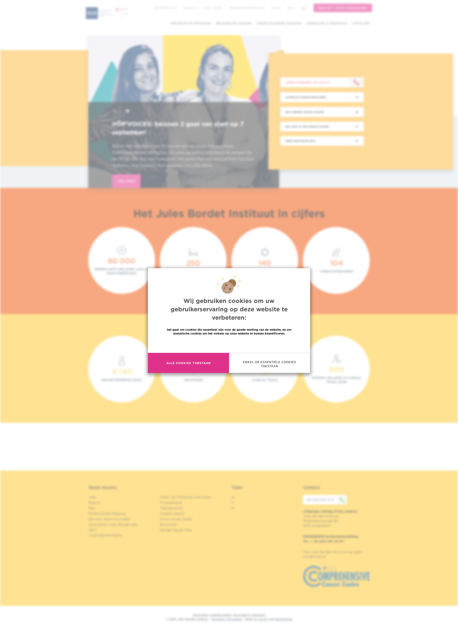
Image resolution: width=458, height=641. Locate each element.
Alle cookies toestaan (188, 363)
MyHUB (276, 7)
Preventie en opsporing (190, 23)
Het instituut (163, 7)
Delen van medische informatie (185, 497)
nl (290, 8)
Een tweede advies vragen (304, 112)
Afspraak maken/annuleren (305, 97)
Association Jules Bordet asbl (112, 524)
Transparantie (171, 508)
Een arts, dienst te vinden (109, 519)
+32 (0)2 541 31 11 (319, 500)
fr (232, 502)
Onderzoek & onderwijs (326, 23)
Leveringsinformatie (105, 535)
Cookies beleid (172, 513)
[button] (115, 111)
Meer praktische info (300, 140)
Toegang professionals (246, 7)
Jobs (92, 497)
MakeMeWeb (283, 619)
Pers (91, 508)
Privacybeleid (171, 502)
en (233, 497)
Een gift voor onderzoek (342, 8)
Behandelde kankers (234, 23)
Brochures (168, 524)
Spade (262, 619)
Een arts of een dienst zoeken (307, 126)
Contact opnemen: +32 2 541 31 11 (307, 82)
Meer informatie (229, 343)
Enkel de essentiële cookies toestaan (269, 364)
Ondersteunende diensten (278, 23)
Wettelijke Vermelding (226, 619)
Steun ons (361, 23)
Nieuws (188, 7)
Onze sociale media (176, 519)
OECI (92, 530)
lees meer (126, 181)
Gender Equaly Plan (176, 530)
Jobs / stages (212, 7)
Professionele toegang (106, 513)
